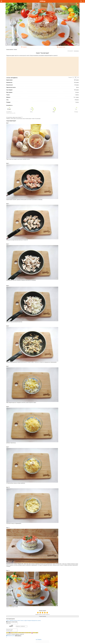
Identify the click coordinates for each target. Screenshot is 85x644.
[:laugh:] (36, 632)
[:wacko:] (16, 632)
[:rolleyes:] (20, 632)
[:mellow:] (30, 632)
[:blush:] (25, 632)
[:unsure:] (19, 632)
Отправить (18, 635)
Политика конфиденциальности (42, 642)
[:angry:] (29, 632)
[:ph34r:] (9, 632)
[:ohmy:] (8, 632)
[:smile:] (26, 632)
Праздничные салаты (36, 620)
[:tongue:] (27, 632)
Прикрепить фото (11, 635)
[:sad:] (15, 632)
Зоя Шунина (76, 50)
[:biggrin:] (23, 632)
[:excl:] (11, 632)
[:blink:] (13, 632)
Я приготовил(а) (42, 616)
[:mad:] (7, 632)
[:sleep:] (33, 632)
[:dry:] (34, 632)
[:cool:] (22, 632)
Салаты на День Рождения (26, 620)
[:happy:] (18, 632)
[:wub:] (32, 633)
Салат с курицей (9, 620)
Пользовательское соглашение (42, 640)
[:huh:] (37, 632)
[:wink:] (12, 632)
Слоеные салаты (17, 620)
